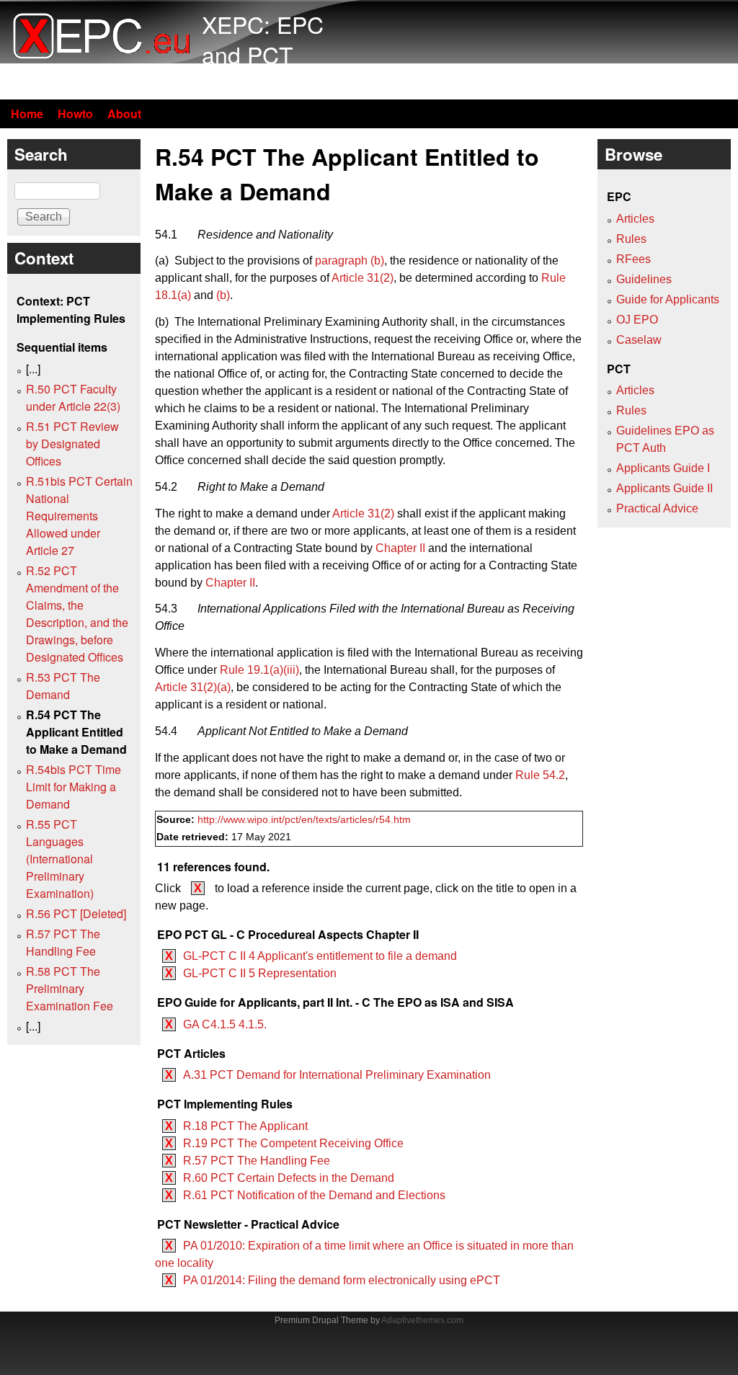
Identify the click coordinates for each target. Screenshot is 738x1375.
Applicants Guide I (663, 468)
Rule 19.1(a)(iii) (259, 670)
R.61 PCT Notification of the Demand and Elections (314, 1195)
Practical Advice (657, 508)
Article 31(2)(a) (193, 687)
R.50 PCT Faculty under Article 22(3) (73, 397)
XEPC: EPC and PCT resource (263, 53)
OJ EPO (637, 319)
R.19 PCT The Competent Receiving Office (293, 1143)
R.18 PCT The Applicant (245, 1126)
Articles (635, 219)
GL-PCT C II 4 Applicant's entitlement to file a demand (320, 956)
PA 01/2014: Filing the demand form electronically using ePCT (341, 1280)
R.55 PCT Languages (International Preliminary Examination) (60, 859)
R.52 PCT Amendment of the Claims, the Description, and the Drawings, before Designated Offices (77, 613)
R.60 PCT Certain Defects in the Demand (288, 1178)
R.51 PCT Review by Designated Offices (72, 443)
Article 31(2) (363, 278)
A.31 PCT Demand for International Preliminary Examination (337, 1075)
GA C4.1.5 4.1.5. (225, 1024)
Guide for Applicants (667, 299)
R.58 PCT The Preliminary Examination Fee (69, 988)
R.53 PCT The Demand (63, 686)
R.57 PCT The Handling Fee (256, 1160)
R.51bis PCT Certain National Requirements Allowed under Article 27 (79, 516)
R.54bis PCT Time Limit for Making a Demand (73, 786)
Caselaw (639, 340)
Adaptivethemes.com (422, 1320)
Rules (631, 239)
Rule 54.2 (540, 775)
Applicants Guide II (664, 488)
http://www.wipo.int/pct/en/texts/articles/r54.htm (304, 819)
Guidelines (644, 279)
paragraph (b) (349, 260)
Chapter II (400, 548)
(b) (223, 295)
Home (27, 113)
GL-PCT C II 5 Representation (260, 973)
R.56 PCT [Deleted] (76, 913)
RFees (633, 259)
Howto (75, 113)
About (124, 113)
